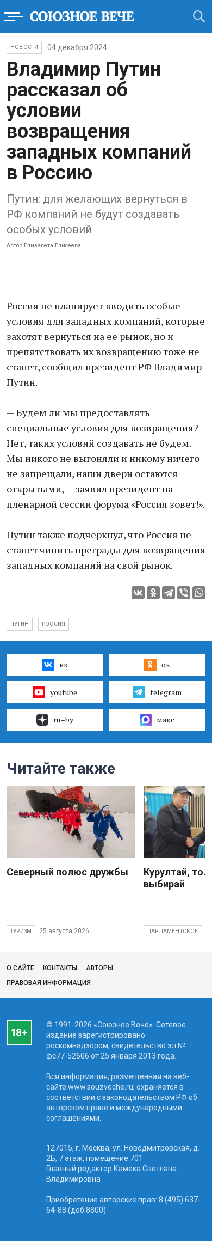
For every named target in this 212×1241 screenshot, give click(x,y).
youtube (63, 692)
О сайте (20, 968)
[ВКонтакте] (138, 592)
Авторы (99, 968)
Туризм (21, 931)
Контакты (60, 968)
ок (165, 664)
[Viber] (183, 592)
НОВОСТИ (24, 47)
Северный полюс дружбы (67, 872)
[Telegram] (168, 592)
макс (165, 719)
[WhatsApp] (198, 592)
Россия (53, 624)
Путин (19, 624)
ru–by (63, 719)
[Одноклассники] (153, 592)
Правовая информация (49, 983)
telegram (166, 692)
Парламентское (172, 931)
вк (63, 664)
